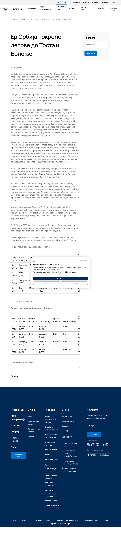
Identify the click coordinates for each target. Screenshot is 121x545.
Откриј (72, 8)
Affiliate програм (52, 505)
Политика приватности (67, 521)
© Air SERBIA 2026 (21, 521)
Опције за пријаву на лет (51, 428)
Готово (94, 434)
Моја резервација (45, 8)
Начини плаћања (52, 450)
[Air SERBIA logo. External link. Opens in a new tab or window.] (34, 262)
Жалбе (48, 454)
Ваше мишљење (51, 459)
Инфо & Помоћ (83, 8)
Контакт (101, 8)
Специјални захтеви (50, 443)
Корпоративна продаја (51, 476)
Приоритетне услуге (34, 430)
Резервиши (31, 8)
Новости (25, 19)
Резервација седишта (33, 422)
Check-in (61, 8)
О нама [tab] (95, 2)
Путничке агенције (49, 484)
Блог (13, 447)
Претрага (90, 53)
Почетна (15, 19)
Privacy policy (83, 260)
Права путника (91, 521)
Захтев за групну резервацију (50, 493)
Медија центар (68, 421)
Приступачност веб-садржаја (71, 469)
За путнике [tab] (61, 2)
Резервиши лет (18, 455)
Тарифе (31, 436)
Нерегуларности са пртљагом (52, 435)
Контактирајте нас (71, 444)
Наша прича (66, 416)
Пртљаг (31, 416)
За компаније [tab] (74, 2)
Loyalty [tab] (86, 2)
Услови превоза (43, 521)
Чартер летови (51, 501)
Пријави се (113, 9)
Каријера (65, 431)
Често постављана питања (50, 419)
